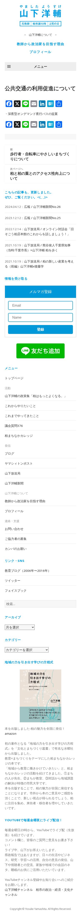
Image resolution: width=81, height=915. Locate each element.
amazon (10, 733)
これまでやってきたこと (22, 416)
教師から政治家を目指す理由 (40, 44)
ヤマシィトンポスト (19, 463)
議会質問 (14, 426)
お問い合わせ (14, 529)
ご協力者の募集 (16, 539)
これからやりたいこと (20, 406)
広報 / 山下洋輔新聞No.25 (42, 218)
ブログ (9, 453)
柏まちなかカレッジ (19, 435)
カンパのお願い (16, 549)
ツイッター (12, 580)
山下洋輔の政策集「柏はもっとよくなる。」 (36, 396)
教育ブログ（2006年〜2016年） (28, 570)
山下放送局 (12, 473)
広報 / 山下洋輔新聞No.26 (42, 207)
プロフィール (40, 51)
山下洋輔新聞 (14, 483)
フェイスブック (16, 590)
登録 (40, 329)
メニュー (40, 66)
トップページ (14, 378)
